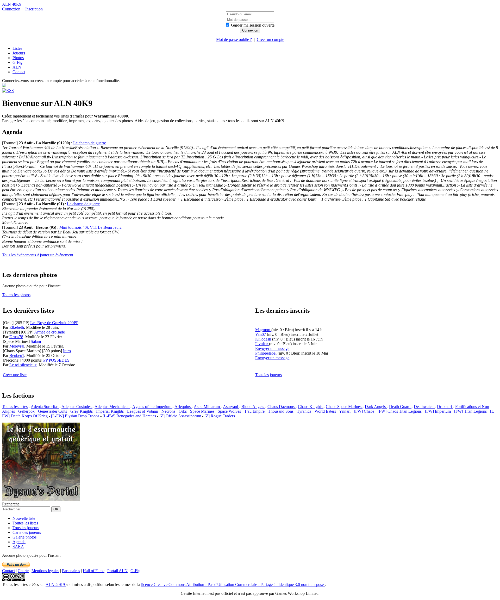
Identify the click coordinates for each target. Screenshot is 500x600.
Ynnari (345, 411)
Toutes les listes (15, 406)
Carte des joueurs (26, 532)
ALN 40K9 (11, 4)
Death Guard (400, 406)
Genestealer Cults (53, 411)
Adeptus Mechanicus (112, 406)
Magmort (263, 329)
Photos (18, 57)
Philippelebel (266, 353)
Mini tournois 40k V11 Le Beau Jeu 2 (90, 227)
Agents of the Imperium (152, 406)
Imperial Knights (110, 411)
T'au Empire (255, 411)
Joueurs (18, 53)
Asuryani (231, 406)
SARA (18, 546)
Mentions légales (45, 570)
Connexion (11, 9)
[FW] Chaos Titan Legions (400, 411)
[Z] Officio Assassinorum (180, 416)
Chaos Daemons (281, 406)
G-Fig (17, 62)
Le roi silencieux (23, 365)
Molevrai (16, 346)
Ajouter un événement (55, 255)
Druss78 (16, 337)
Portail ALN (117, 570)
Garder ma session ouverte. (253, 25)
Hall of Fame (93, 570)
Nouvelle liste (23, 518)
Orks (183, 411)
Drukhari (445, 406)
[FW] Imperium (438, 411)
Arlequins (183, 406)
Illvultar (262, 344)
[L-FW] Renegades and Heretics (130, 416)
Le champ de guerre (89, 143)
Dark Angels (376, 406)
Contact (18, 72)
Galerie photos (24, 537)
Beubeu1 (16, 355)
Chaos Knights (310, 406)
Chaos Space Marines (344, 406)
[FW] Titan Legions (471, 411)
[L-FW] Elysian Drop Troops (75, 416)
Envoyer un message (272, 348)
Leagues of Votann (143, 411)
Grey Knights (82, 411)
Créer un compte (270, 39)
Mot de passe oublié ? (234, 39)
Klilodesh (263, 339)
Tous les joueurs (268, 375)
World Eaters (326, 411)
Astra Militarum (207, 406)
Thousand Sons (281, 411)
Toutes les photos (16, 295)
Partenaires (71, 570)
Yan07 (261, 334)
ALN (16, 67)
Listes (17, 48)
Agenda (19, 542)
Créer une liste (15, 375)
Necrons (168, 411)
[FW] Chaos (364, 411)
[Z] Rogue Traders (219, 416)
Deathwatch (424, 406)
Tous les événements (19, 255)
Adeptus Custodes (76, 406)
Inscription (34, 9)
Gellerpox (27, 411)
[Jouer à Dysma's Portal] (41, 499)
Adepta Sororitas (45, 406)
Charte (23, 570)
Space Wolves (230, 411)
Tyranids (304, 411)
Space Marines (202, 411)
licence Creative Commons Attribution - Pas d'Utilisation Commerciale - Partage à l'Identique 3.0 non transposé (233, 584)
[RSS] (8, 90)
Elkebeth (16, 327)
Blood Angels (253, 406)
